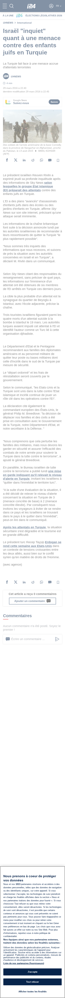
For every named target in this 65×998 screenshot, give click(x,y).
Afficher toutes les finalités (32, 991)
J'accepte (32, 972)
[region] (32, 932)
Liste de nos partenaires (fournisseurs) (23, 963)
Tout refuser (32, 982)
